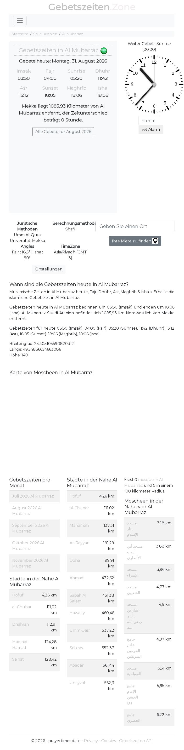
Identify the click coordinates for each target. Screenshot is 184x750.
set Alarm (151, 129)
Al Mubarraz (72, 34)
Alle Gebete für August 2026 (63, 131)
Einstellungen (48, 269)
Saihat (18, 659)
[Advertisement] (63, 172)
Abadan (77, 665)
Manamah (79, 525)
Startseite (20, 34)
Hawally (77, 613)
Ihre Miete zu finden (132, 241)
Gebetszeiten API (136, 741)
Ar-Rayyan (79, 543)
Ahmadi (77, 578)
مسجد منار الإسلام (132, 529)
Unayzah (78, 683)
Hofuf (17, 595)
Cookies (108, 741)
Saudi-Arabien (45, 34)
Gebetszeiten (79, 6)
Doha (75, 560)
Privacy (91, 741)
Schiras (76, 648)
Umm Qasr (80, 630)
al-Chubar (22, 607)
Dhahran (20, 624)
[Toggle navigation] (20, 20)
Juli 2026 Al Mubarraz (33, 496)
